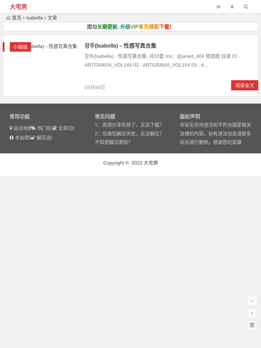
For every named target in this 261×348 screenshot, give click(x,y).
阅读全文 (244, 85)
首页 (16, 17)
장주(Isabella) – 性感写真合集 (120, 46)
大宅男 (18, 7)
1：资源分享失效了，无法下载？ (129, 124)
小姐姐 (20, 47)
